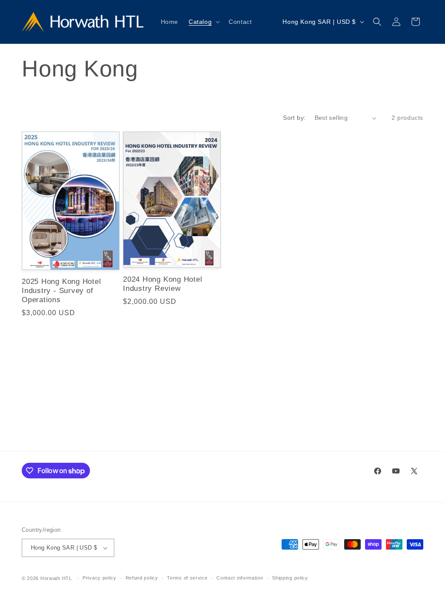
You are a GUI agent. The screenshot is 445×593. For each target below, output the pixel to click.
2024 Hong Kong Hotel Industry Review (163, 284)
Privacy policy (99, 577)
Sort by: (294, 117)
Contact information (239, 577)
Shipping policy (290, 577)
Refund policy (142, 577)
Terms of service (187, 577)
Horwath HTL (56, 578)
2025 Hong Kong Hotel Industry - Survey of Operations (61, 290)
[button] (203, 22)
